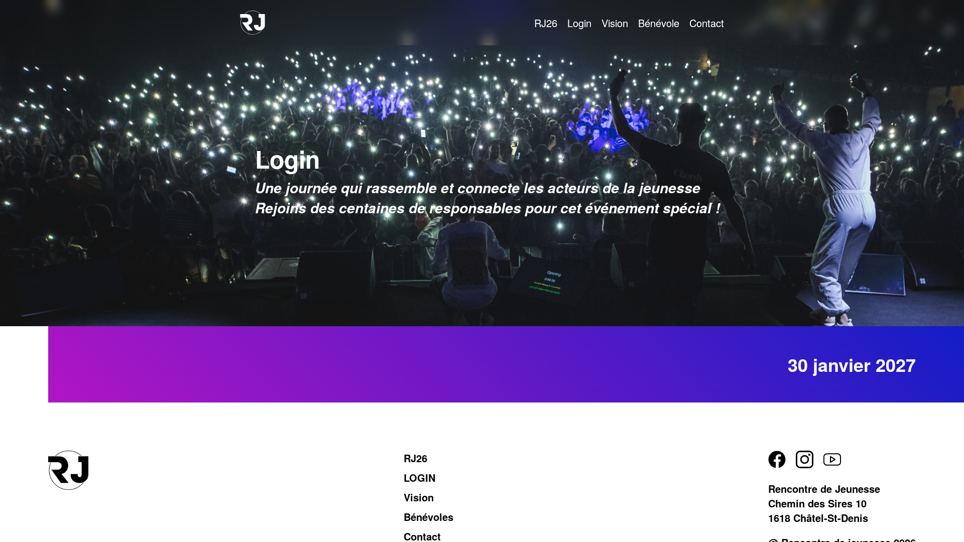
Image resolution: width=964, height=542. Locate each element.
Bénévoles (428, 516)
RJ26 (545, 23)
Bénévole (658, 23)
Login (579, 23)
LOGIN (419, 477)
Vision (614, 23)
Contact (706, 23)
